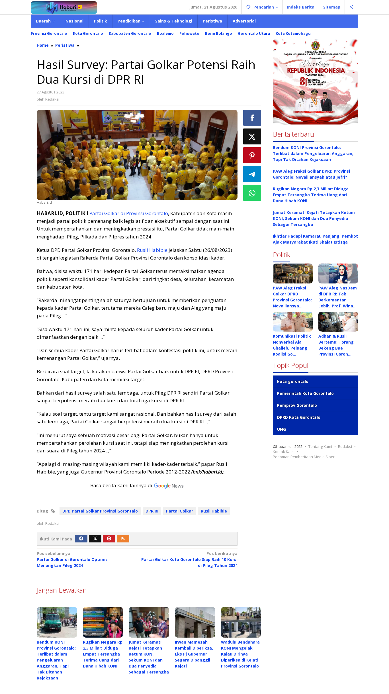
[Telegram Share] (252, 174)
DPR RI (152, 511)
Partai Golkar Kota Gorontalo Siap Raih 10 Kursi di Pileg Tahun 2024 (189, 559)
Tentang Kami (320, 446)
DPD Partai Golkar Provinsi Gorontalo (100, 511)
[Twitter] (95, 538)
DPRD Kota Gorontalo (298, 417)
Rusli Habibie (152, 250)
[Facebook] (81, 538)
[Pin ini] (252, 155)
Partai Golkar (179, 511)
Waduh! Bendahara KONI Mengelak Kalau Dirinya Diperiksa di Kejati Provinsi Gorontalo (240, 654)
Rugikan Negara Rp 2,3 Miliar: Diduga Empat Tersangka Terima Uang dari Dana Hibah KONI (102, 654)
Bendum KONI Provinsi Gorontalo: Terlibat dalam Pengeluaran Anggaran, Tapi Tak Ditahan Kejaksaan (56, 660)
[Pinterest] (109, 538)
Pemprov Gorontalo (297, 405)
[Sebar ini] (252, 118)
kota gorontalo (292, 381)
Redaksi (345, 446)
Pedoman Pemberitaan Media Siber (304, 456)
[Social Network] (351, 7)
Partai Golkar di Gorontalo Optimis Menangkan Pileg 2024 (72, 559)
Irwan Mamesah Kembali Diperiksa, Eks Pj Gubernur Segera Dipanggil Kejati (194, 654)
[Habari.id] (64, 7)
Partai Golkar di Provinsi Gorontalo (128, 213)
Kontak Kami (283, 451)
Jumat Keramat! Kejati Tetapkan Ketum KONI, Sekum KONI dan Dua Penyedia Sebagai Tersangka (314, 218)
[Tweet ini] (252, 136)
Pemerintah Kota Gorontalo (305, 393)
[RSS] (123, 538)
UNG (281, 429)
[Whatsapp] (252, 193)
